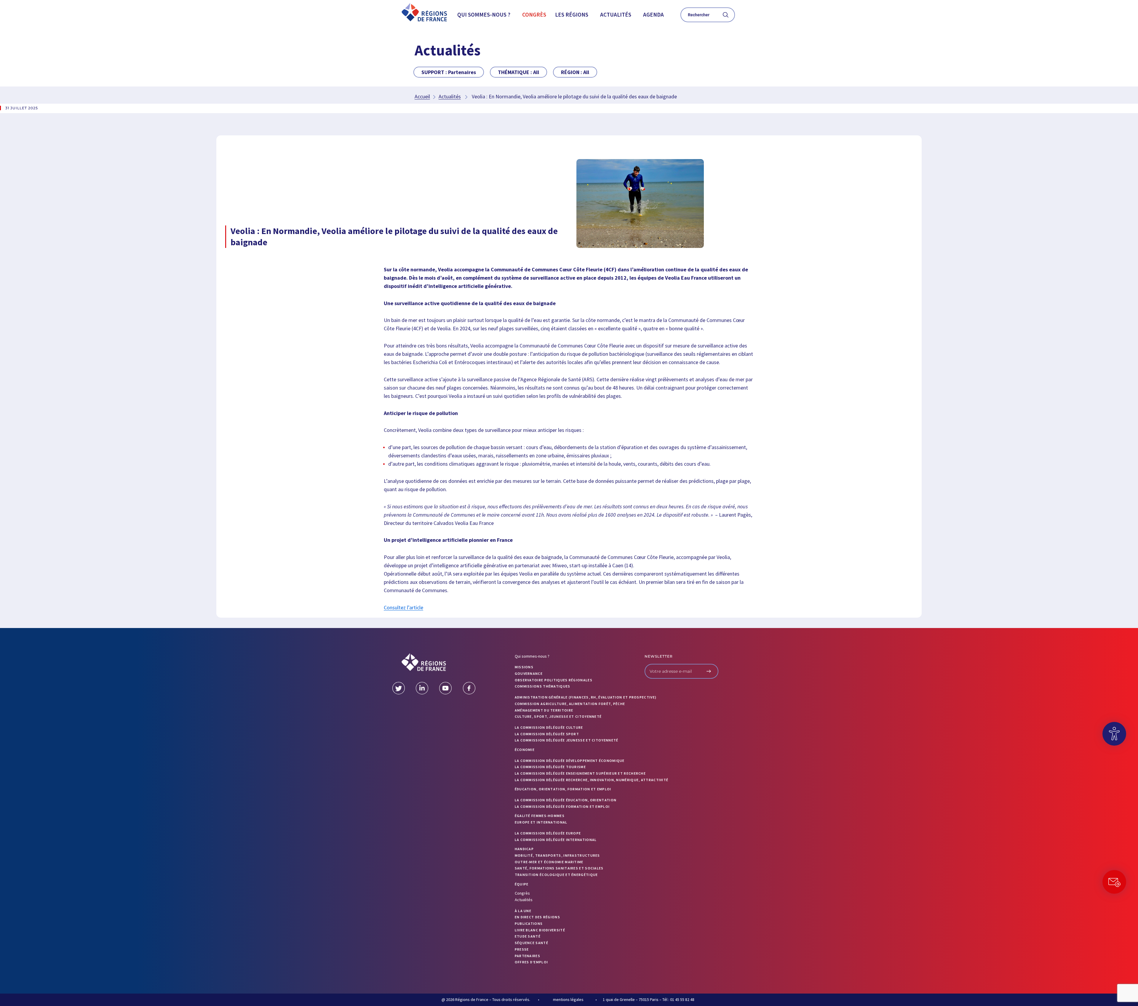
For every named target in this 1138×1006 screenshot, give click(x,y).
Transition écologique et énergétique (556, 874)
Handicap (524, 849)
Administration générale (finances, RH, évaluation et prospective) (586, 697)
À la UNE (523, 911)
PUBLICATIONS (529, 923)
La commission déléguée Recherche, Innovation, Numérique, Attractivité (592, 780)
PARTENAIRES (527, 956)
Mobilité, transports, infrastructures (557, 855)
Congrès (534, 14)
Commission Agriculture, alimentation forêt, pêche (570, 703)
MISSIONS (524, 667)
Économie (525, 749)
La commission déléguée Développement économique (570, 760)
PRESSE (522, 949)
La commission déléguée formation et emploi (562, 806)
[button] (485, 14)
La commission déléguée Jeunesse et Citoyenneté (566, 740)
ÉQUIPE (522, 884)
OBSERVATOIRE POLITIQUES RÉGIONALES (553, 680)
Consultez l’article (403, 607)
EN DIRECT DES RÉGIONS (537, 917)
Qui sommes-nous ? (483, 14)
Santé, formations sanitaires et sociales (559, 868)
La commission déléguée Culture (549, 727)
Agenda (653, 14)
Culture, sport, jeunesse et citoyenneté (558, 716)
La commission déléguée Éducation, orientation (566, 800)
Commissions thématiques (542, 686)
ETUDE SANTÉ (528, 936)
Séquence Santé (531, 943)
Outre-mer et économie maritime (549, 862)
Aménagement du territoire (544, 710)
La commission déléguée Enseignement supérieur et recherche (580, 773)
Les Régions (571, 14)
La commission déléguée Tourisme (550, 767)
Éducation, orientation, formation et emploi (563, 789)
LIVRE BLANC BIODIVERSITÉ (540, 930)
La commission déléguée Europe (548, 833)
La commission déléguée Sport (547, 734)
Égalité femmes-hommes (540, 815)
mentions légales (568, 999)
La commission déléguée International (556, 839)
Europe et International (541, 822)
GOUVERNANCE (529, 673)
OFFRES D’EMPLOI (531, 962)
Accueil (422, 96)
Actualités (615, 14)
